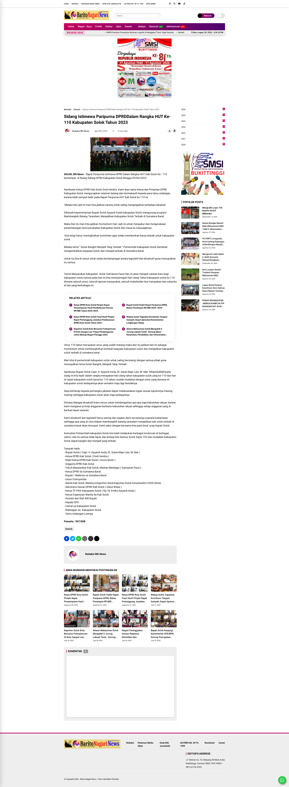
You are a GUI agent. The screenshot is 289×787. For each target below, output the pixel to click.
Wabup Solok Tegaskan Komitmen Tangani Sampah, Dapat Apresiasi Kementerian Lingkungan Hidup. (146, 320)
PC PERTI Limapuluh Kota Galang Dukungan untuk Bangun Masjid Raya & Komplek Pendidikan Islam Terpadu (213, 242)
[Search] (157, 15)
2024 (203, 121)
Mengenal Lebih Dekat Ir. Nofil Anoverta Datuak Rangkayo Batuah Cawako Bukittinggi (213, 257)
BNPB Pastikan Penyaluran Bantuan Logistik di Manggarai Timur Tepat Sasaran (122, 32)
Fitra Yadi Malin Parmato (108, 779)
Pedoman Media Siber (90, 4)
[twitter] (72, 538)
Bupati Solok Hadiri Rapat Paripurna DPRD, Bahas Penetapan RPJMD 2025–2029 (146, 306)
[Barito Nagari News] (86, 19)
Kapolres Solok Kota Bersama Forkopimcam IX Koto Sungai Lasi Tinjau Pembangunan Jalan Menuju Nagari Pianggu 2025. (95, 332)
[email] (90, 538)
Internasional (175, 26)
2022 (203, 133)
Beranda (67, 109)
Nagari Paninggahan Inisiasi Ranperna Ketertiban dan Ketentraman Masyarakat (134, 634)
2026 (203, 109)
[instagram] (174, 4)
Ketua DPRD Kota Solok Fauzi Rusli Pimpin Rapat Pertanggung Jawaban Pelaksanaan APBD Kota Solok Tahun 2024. (94, 320)
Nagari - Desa (85, 26)
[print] (84, 538)
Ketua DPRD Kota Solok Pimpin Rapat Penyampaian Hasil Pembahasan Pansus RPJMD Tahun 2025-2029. (93, 308)
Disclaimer (151, 4)
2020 (203, 145)
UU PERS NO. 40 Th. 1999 (133, 4)
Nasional (155, 26)
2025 (203, 115)
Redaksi (75, 4)
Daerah (128, 26)
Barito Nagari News (88, 779)
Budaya (142, 26)
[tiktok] (184, 4)
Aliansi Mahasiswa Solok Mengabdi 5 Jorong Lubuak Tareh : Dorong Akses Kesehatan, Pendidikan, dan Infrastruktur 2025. (146, 332)
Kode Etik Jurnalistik (111, 4)
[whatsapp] (78, 538)
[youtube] (179, 4)
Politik (98, 26)
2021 (203, 139)
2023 (203, 127)
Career (222, 743)
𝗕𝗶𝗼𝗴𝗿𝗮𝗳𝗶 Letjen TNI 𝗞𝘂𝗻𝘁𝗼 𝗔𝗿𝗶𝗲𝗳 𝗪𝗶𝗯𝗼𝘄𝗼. (212, 211)
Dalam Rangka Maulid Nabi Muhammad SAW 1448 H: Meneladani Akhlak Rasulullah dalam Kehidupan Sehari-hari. (213, 226)
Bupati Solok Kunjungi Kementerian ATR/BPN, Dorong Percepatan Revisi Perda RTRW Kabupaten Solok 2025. (162, 634)
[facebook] (170, 4)
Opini (118, 26)
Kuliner (109, 26)
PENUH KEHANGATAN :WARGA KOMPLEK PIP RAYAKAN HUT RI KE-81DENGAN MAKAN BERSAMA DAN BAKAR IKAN (213, 303)
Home (66, 4)
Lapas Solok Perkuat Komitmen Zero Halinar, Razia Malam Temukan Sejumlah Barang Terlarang (213, 288)
